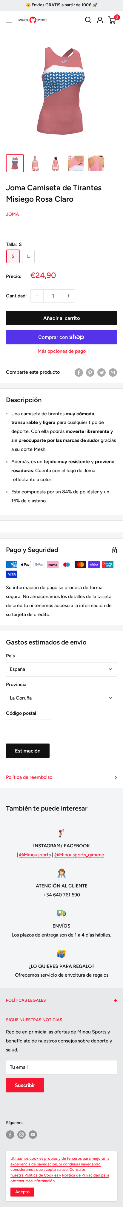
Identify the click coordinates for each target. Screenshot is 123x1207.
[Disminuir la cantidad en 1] (37, 296)
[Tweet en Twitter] (101, 372)
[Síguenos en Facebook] (10, 1134)
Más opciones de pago (62, 351)
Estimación (28, 751)
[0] (112, 20)
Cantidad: (16, 296)
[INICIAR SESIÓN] (100, 20)
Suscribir (25, 1085)
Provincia (16, 684)
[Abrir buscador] (88, 20)
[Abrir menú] (9, 20)
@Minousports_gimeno (79, 855)
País (10, 656)
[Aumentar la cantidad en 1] (68, 296)
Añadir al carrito (61, 318)
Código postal (21, 713)
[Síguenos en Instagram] (21, 1134)
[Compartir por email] (113, 372)
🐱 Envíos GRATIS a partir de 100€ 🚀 (62, 4)
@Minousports (35, 855)
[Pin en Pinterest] (90, 372)
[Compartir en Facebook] (79, 372)
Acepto (22, 1191)
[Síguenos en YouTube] (33, 1134)
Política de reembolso (29, 777)
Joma (12, 214)
